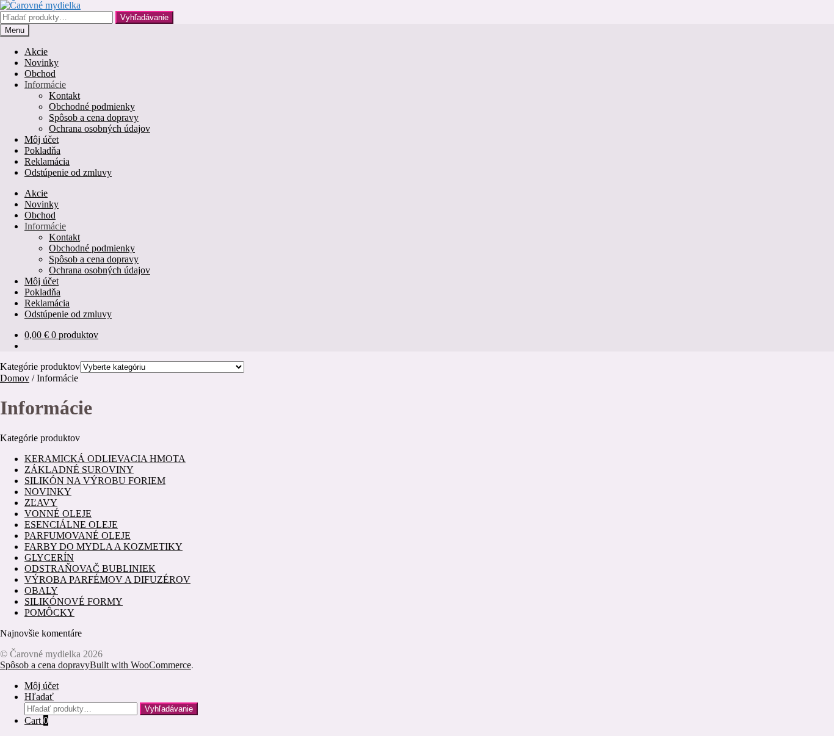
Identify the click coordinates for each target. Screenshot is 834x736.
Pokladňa (42, 150)
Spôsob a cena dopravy (94, 117)
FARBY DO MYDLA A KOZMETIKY (103, 546)
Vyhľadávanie (144, 17)
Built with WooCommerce (140, 665)
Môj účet (41, 139)
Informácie (45, 84)
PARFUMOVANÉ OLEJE (77, 535)
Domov (14, 378)
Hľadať (39, 696)
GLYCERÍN (49, 557)
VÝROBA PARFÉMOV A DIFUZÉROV (107, 579)
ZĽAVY (40, 502)
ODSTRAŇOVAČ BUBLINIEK (90, 568)
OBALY (41, 590)
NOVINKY (47, 491)
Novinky (41, 62)
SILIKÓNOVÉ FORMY (73, 601)
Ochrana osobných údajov (99, 128)
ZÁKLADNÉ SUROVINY (79, 469)
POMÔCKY (49, 612)
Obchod (40, 73)
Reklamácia (47, 161)
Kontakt (64, 95)
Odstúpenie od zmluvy (68, 172)
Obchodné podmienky (92, 106)
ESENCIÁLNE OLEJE (71, 524)
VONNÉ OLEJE (58, 513)
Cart (36, 720)
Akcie (36, 51)
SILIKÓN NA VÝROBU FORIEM (94, 480)
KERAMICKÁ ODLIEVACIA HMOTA (105, 458)
